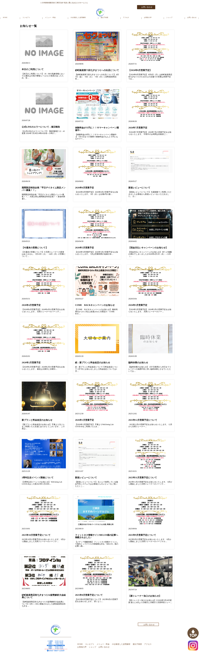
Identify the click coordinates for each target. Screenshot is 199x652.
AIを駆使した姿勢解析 (78, 17)
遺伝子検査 (104, 17)
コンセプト (26, 17)
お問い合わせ (146, 7)
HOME (5, 17)
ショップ (169, 17)
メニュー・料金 (50, 17)
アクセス (126, 17)
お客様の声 (148, 17)
